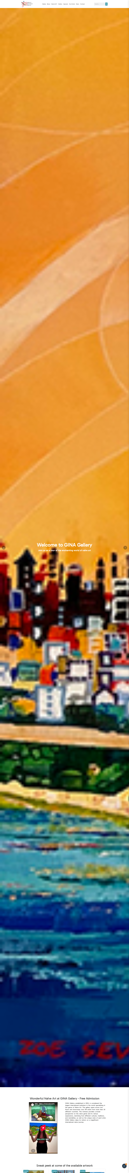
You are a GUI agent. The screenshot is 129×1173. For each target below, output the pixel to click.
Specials (65, 4)
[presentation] (4, 547)
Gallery (60, 4)
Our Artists (72, 4)
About (48, 4)
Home (44, 4)
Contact (82, 4)
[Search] (106, 4)
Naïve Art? (54, 4)
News (77, 4)
